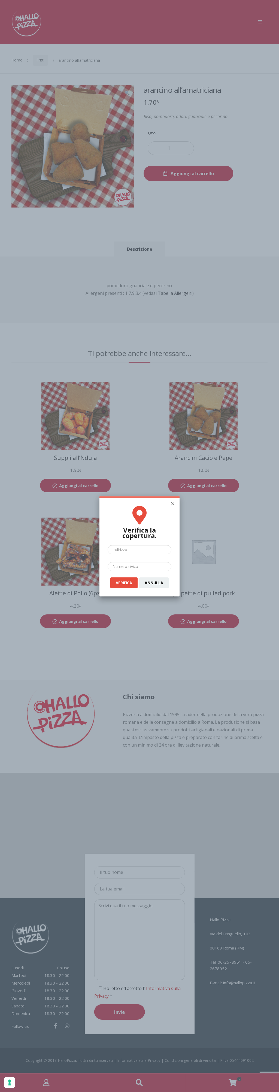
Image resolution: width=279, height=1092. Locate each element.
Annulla (154, 582)
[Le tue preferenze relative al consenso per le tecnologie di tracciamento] (9, 1082)
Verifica (124, 582)
